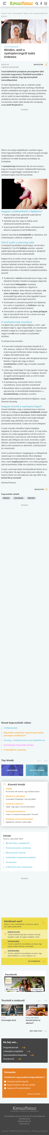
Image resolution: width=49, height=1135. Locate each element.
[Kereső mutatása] (37, 3)
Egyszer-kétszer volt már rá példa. (21, 1085)
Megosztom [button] (38, 64)
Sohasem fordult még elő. (18, 1082)
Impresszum (24, 1119)
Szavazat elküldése (33, 1094)
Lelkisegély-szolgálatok (13, 1051)
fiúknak (6, 498)
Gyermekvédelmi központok (15, 1055)
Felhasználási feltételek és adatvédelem (24, 1116)
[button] (41, 3)
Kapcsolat (24, 1124)
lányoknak (18, 498)
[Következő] (45, 761)
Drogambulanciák (11, 1047)
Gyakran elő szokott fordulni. (19, 1088)
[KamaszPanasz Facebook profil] (24, 984)
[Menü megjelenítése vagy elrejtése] (4, 3)
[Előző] (39, 761)
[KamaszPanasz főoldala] (21, 3)
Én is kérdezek (34, 961)
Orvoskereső (8, 1059)
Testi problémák (17, 13)
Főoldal (3, 13)
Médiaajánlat (24, 1121)
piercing (31, 498)
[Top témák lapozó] (24, 761)
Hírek (9, 13)
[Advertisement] (24, 613)
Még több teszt (36, 1031)
